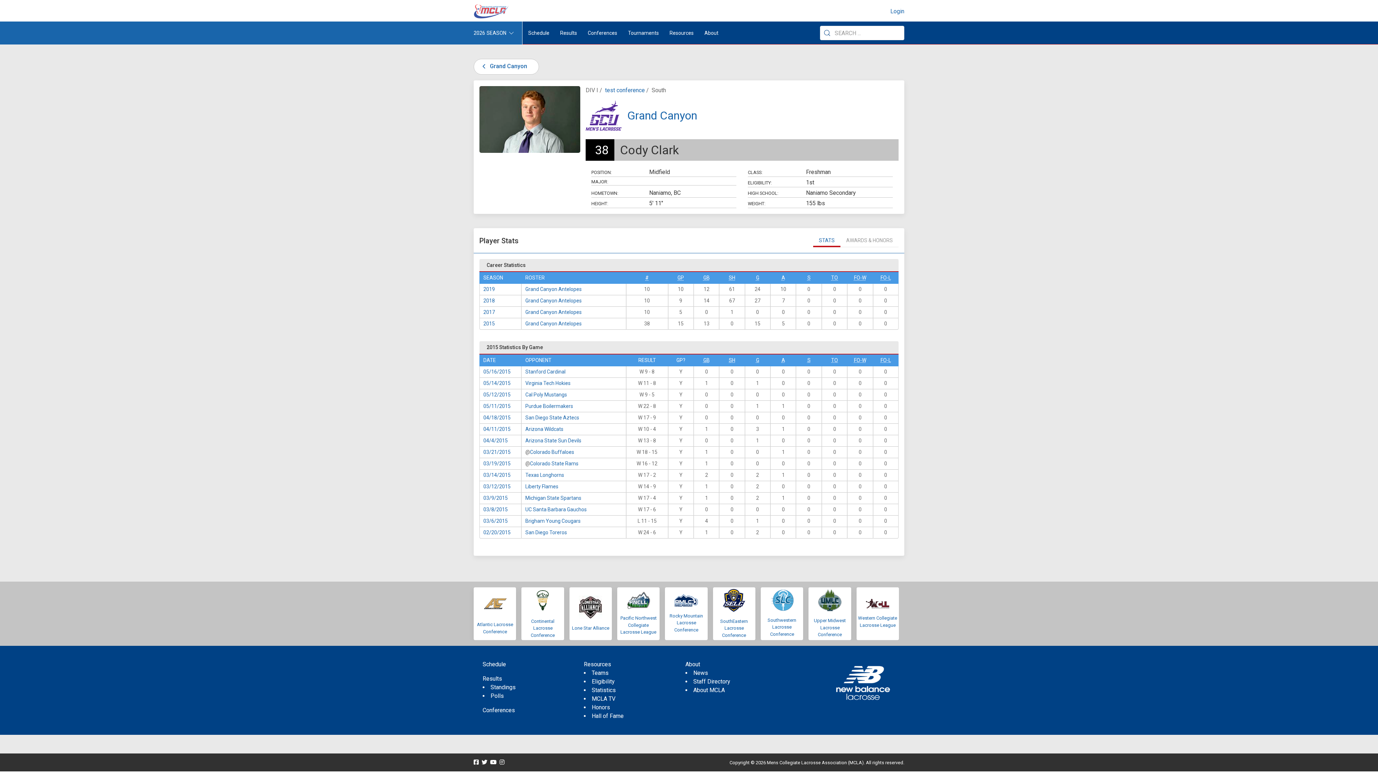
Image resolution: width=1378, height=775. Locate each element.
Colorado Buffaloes (552, 452)
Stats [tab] (827, 240)
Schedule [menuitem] (538, 33)
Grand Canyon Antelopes (553, 289)
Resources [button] (682, 33)
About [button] (711, 33)
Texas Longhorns (544, 475)
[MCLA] (492, 11)
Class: (755, 172)
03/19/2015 (497, 463)
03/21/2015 (497, 452)
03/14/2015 (497, 475)
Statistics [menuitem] (604, 690)
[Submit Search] (827, 33)
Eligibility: (760, 182)
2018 (489, 301)
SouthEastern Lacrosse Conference (734, 628)
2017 (489, 312)
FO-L (886, 278)
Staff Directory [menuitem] (711, 681)
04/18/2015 (497, 418)
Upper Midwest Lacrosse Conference (830, 627)
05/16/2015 (497, 372)
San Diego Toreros (546, 532)
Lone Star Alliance (590, 628)
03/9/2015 (495, 498)
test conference (625, 90)
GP (681, 278)
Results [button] (568, 33)
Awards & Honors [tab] (869, 240)
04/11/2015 (497, 429)
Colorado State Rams (554, 463)
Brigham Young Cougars (553, 521)
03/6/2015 (495, 521)
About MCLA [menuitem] (709, 690)
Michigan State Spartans (553, 498)
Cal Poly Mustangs (546, 395)
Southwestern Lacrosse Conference (782, 627)
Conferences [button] (602, 33)
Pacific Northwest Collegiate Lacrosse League (638, 625)
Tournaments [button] (643, 33)
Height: (599, 203)
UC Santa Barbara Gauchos (556, 509)
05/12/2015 (497, 395)
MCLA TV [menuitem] (603, 698)
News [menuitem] (700, 673)
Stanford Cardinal (545, 372)
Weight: (756, 203)
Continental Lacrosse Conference (543, 628)
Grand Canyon (507, 66)
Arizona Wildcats (544, 429)
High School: (763, 193)
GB (706, 278)
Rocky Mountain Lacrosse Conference (686, 623)
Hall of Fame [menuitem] (608, 716)
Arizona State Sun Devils (553, 440)
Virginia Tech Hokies (548, 383)
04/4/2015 (495, 440)
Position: (601, 172)
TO (834, 278)
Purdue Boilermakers (549, 406)
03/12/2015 (497, 486)
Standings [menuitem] (503, 687)
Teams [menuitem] (600, 673)
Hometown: (604, 193)
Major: (599, 181)
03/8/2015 (495, 509)
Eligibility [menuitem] (603, 681)
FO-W (860, 278)
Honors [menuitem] (601, 707)
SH (732, 278)
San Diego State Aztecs (552, 418)
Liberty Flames (541, 486)
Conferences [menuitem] (499, 710)
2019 (489, 289)
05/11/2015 (497, 406)
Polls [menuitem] (497, 695)
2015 (489, 324)
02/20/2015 (497, 532)
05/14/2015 (497, 383)
